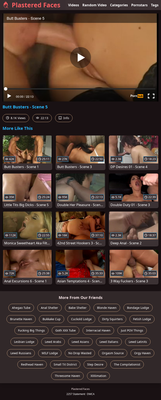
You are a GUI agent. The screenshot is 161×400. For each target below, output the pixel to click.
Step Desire (95, 364)
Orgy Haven (142, 353)
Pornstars (139, 5)
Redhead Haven (32, 364)
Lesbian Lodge (24, 342)
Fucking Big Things (31, 330)
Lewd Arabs (53, 342)
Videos (73, 5)
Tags (154, 5)
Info (65, 118)
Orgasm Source (113, 353)
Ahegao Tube (21, 308)
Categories (119, 5)
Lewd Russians (20, 353)
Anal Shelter (49, 308)
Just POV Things (132, 330)
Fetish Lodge (142, 319)
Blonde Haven (107, 308)
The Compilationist (127, 364)
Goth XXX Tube (65, 330)
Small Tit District (65, 364)
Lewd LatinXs (138, 342)
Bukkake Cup (52, 319)
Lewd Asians (80, 342)
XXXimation (98, 376)
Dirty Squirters (112, 319)
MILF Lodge (50, 353)
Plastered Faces (36, 5)
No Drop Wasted (79, 353)
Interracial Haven (98, 330)
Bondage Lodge (138, 308)
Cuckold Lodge (81, 319)
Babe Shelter (78, 308)
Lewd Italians (109, 342)
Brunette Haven (21, 319)
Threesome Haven (67, 376)
